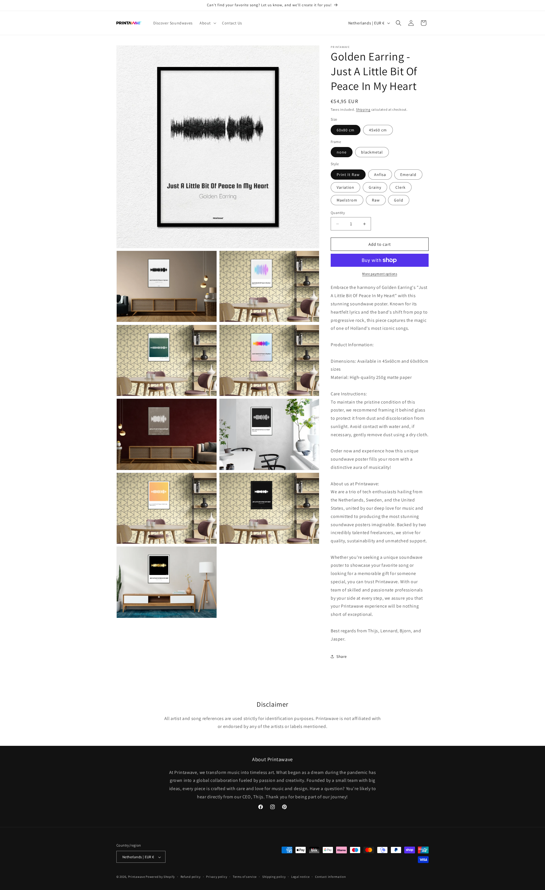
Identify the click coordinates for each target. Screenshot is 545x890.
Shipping (363, 109)
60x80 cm (346, 130)
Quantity (338, 212)
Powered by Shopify (160, 877)
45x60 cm (378, 130)
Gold (398, 200)
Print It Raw (348, 174)
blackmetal (372, 152)
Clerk (400, 187)
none (342, 152)
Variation (345, 187)
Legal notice (300, 877)
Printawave (136, 877)
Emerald (408, 174)
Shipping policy (274, 877)
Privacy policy (216, 877)
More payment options (379, 274)
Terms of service (245, 877)
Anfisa (380, 174)
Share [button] (341, 656)
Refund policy (191, 877)
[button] (207, 23)
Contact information (330, 877)
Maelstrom (347, 200)
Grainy (375, 187)
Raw (376, 200)
